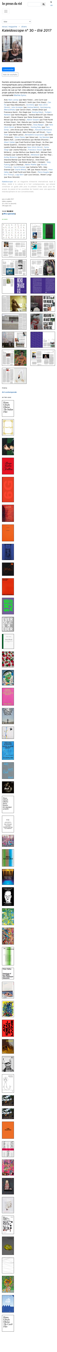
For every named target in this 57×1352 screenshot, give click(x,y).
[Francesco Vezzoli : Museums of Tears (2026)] (9, 427)
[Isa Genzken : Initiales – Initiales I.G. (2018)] (9, 1064)
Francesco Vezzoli (35, 150)
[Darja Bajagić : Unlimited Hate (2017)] (9, 1186)
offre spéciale (9, 214)
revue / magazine (9, 26)
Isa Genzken (44, 137)
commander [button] (8, 69)
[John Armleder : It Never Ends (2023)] (9, 624)
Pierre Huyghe (43, 172)
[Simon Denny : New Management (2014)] (9, 1304)
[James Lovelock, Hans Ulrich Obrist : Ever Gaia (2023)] (9, 696)
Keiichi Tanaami (33, 120)
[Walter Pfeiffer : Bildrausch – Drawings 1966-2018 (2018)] (9, 1009)
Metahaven (35, 155)
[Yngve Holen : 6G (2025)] (9, 489)
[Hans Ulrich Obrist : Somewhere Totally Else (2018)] (9, 1083)
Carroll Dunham (20, 167)
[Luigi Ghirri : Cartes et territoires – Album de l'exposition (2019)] (9, 990)
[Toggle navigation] (6, 11)
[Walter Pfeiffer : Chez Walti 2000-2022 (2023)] (9, 659)
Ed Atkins (30, 105)
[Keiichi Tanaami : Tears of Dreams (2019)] (9, 936)
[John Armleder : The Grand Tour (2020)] (9, 858)
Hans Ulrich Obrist (34, 147)
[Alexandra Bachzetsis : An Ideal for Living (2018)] (9, 1028)
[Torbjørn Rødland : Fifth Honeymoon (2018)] (9, 1046)
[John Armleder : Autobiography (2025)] (9, 533)
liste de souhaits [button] (10, 74)
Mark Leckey (13, 100)
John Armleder (17, 107)
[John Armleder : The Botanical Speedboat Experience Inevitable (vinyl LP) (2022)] (9, 733)
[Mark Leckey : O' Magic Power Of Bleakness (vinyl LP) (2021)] (9, 787)
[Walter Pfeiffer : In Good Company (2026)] (9, 446)
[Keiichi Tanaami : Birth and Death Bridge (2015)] (9, 1284)
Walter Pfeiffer (31, 165)
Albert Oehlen (9, 142)
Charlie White (20, 170)
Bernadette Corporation (34, 135)
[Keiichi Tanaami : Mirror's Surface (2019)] (9, 917)
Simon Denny (20, 137)
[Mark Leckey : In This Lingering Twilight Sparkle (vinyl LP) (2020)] (9, 841)
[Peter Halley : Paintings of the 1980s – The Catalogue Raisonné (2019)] (9, 973)
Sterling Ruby (37, 112)
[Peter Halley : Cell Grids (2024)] (9, 587)
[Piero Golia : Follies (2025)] (9, 466)
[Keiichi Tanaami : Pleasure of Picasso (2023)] (9, 678)
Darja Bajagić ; (39, 125)
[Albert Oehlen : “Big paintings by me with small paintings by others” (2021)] (9, 771)
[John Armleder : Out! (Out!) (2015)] (9, 1246)
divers (24, 26)
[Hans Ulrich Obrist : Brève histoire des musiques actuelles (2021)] (9, 804)
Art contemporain (9, 392)
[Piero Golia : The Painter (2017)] (9, 1130)
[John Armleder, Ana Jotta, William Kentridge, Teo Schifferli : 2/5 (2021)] (9, 824)
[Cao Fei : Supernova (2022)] (9, 716)
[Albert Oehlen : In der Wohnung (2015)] (9, 1265)
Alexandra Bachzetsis (43, 130)
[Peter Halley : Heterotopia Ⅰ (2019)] (9, 877)
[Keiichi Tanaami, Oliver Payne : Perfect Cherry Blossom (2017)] (9, 1149)
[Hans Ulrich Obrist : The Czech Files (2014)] (9, 1323)
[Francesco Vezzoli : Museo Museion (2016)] (9, 1205)
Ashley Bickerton (10, 157)
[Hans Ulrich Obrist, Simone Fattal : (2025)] (9, 513)
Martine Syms (20, 95)
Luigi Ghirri (19, 175)
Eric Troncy (8, 175)
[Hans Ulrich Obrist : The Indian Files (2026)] (9, 408)
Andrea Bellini (32, 107)
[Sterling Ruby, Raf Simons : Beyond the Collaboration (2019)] (9, 956)
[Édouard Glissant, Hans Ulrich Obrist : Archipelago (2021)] (9, 750)
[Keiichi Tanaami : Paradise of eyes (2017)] (9, 1167)
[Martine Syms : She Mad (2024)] (9, 606)
